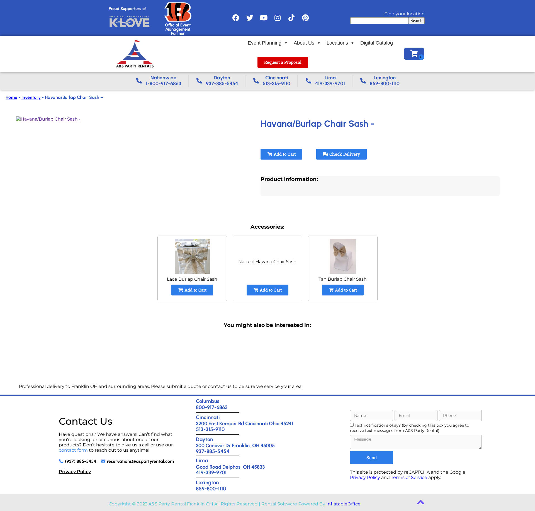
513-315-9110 (210, 429)
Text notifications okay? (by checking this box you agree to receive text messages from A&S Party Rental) (409, 428)
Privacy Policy (75, 471)
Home (11, 97)
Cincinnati (208, 417)
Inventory (31, 97)
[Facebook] (236, 18)
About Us (304, 43)
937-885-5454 (213, 451)
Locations (337, 43)
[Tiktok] (291, 18)
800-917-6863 (212, 407)
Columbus (207, 401)
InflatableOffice (343, 504)
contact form (73, 450)
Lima (202, 460)
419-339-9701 (211, 472)
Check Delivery (344, 154)
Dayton (204, 439)
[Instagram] (277, 18)
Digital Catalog (376, 43)
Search (416, 20)
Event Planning (264, 43)
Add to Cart (284, 154)
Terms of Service (409, 477)
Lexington (207, 482)
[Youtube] (264, 18)
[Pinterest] (305, 18)
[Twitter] (250, 18)
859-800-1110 (211, 488)
